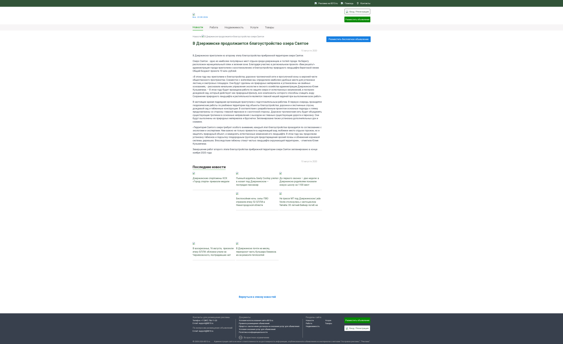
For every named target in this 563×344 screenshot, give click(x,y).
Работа (214, 27)
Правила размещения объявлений (254, 323)
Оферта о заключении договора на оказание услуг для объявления (269, 326)
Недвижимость (234, 27)
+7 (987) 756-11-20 (209, 320)
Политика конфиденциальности (253, 332)
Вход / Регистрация (359, 12)
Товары (269, 27)
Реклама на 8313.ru (328, 3)
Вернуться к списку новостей (257, 296)
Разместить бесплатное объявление (349, 39)
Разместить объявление (357, 19)
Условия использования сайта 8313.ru (256, 320)
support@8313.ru (206, 323)
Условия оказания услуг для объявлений (257, 329)
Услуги (254, 27)
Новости (198, 27)
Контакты (365, 3)
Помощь (349, 3)
